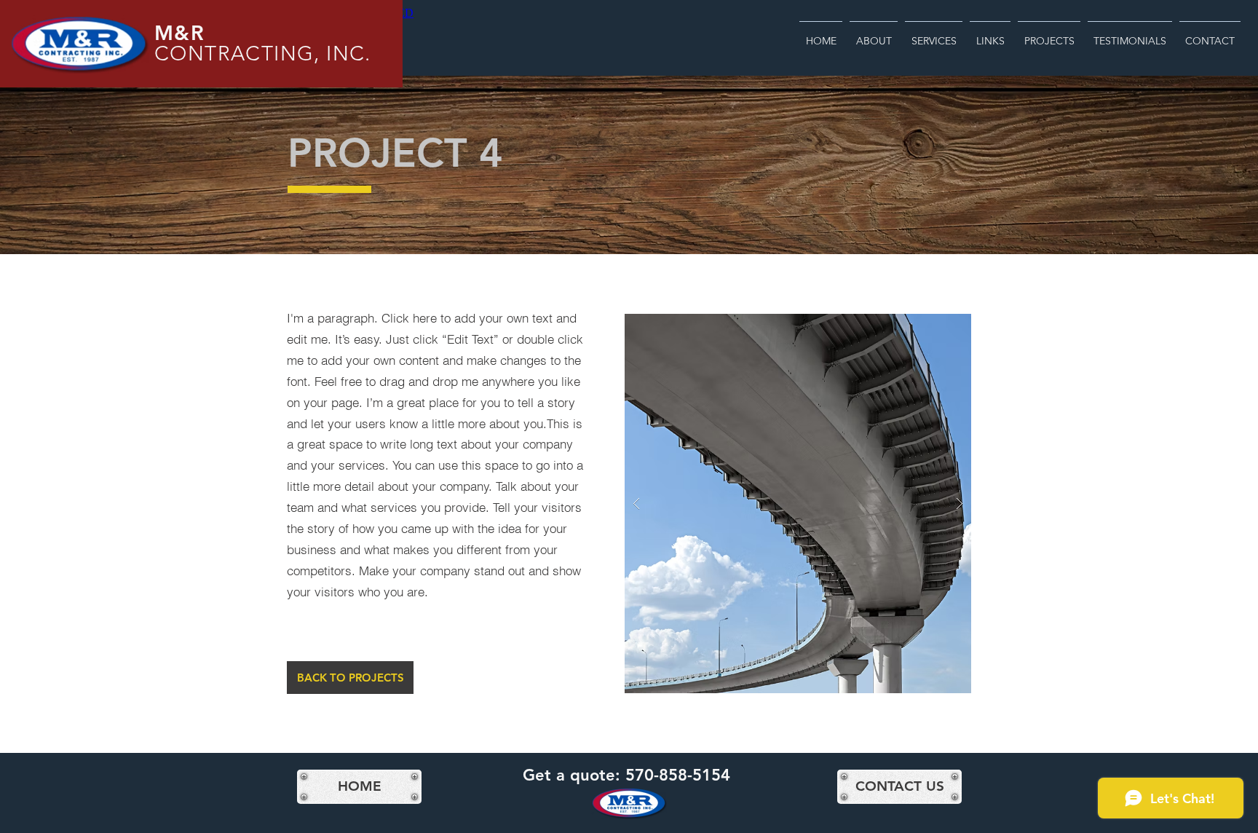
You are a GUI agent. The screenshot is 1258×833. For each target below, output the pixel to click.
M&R (179, 32)
